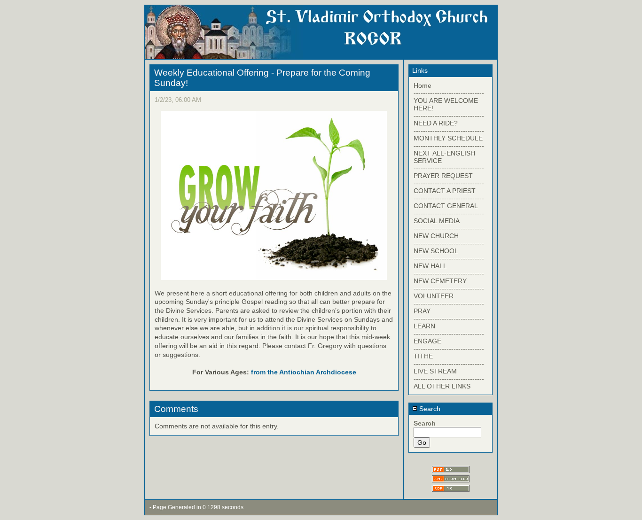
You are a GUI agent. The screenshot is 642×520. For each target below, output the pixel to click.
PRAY (422, 311)
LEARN (424, 326)
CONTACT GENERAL (446, 206)
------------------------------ (449, 93)
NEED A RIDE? (436, 123)
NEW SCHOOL (436, 251)
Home (422, 85)
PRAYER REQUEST (443, 175)
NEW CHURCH (436, 236)
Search (428, 408)
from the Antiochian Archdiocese (303, 372)
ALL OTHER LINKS (442, 386)
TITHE (423, 356)
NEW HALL (430, 266)
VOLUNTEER (434, 296)
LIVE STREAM (435, 371)
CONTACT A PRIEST (445, 190)
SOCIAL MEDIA (437, 221)
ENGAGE (427, 341)
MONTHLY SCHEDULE (448, 138)
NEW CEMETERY (440, 281)
